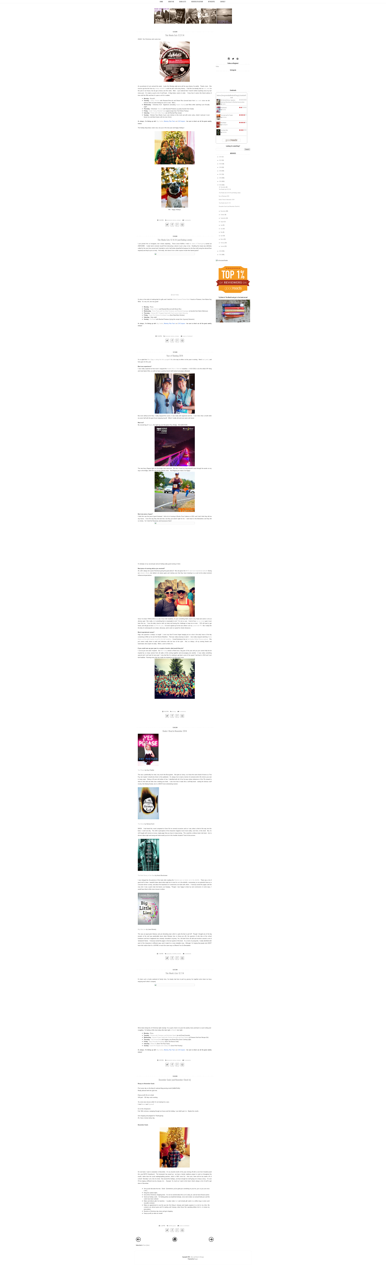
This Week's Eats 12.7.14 (174, 973)
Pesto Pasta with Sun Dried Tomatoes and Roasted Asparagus (170, 311)
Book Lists (182, 2)
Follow (217, 66)
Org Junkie (160, 121)
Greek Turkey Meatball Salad (157, 111)
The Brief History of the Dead (146, 875)
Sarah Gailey (224, 132)
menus (174, 220)
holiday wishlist (159, 88)
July (221, 225)
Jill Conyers (181, 121)
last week (199, 100)
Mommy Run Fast (169, 121)
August (222, 221)
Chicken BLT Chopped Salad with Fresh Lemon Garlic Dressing (169, 313)
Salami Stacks (180, 104)
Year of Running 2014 (174, 355)
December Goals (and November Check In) (175, 1079)
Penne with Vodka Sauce (158, 113)
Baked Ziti (154, 1043)
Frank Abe (223, 104)
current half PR (197, 625)
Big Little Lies (142, 929)
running (174, 711)
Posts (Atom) (146, 1245)
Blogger (196, 1259)
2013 (220, 251)
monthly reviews (176, 953)
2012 (220, 254)
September (223, 218)
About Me (171, 2)
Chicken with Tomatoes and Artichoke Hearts (163, 1035)
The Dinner (141, 824)
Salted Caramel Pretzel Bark (181, 299)
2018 (220, 171)
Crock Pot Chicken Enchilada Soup (159, 315)
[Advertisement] (228, 42)
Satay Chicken (155, 100)
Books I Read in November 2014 (175, 731)
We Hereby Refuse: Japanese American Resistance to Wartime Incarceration (232, 101)
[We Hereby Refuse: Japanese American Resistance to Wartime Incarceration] (218, 105)
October (222, 214)
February (223, 243)
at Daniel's (174, 1030)
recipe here (174, 295)
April (222, 235)
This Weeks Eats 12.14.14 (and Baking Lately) (175, 239)
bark (176, 1201)
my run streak (201, 621)
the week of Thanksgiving (197, 243)
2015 (220, 181)
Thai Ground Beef (156, 1039)
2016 (220, 178)
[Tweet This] (167, 224)
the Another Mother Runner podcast (197, 639)
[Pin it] (182, 224)
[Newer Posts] (138, 1241)
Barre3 (144, 1104)
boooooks (169, 953)
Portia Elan (224, 109)
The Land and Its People (227, 115)
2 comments (187, 953)
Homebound (224, 108)
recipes (179, 220)
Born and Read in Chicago (197, 1257)
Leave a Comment (187, 336)
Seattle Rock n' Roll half (174, 368)
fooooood (169, 220)
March (222, 239)
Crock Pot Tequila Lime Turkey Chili (160, 1045)
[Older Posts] (211, 1241)
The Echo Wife (224, 130)
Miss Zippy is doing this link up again (158, 359)
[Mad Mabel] (218, 127)
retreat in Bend (144, 573)
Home (161, 2)
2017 (220, 174)
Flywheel (150, 1104)
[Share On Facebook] (172, 224)
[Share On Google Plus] (177, 224)
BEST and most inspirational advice (196, 571)
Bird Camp (164, 650)
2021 (220, 160)
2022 (220, 157)
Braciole (160, 109)
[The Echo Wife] (218, 135)
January (222, 246)
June (222, 228)
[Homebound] (218, 112)
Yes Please (141, 770)
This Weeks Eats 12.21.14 (174, 35)
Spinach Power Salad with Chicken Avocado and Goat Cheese (170, 1037)
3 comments (187, 220)
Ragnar (150, 425)
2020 (220, 164)
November (223, 211)
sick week (207, 88)
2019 (220, 167)
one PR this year (158, 625)
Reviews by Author (197, 2)
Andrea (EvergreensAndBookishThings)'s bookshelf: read (231, 96)
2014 (220, 185)
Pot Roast (153, 319)
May (222, 232)
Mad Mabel (223, 123)
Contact (222, 2)
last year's (206, 359)
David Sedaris (224, 117)
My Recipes (211, 2)
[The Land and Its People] (218, 119)
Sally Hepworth (224, 124)
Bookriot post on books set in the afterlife (187, 880)
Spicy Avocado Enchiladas (157, 1041)
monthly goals (172, 1225)
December (223, 187)
